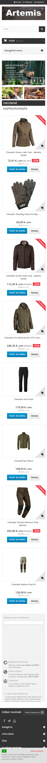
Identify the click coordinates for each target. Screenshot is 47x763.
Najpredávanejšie (15, 108)
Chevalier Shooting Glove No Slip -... (23, 214)
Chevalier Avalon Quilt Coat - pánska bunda (23, 277)
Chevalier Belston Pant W (24, 584)
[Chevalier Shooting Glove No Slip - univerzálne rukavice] (23, 194)
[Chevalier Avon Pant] (23, 379)
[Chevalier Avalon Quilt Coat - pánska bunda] (23, 256)
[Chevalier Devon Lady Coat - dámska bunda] (23, 132)
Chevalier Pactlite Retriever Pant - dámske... (24, 523)
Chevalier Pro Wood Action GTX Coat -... (23, 338)
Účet (4, 740)
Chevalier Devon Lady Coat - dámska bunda (23, 153)
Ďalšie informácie (37, 751)
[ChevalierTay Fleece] (23, 441)
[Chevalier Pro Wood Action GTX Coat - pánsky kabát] (23, 317)
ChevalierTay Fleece (23, 461)
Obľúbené (10, 103)
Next (40, 81)
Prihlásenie (28, 2)
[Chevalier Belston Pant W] (23, 564)
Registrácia (40, 2)
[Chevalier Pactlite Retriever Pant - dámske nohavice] (23, 502)
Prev (34, 81)
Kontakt (18, 2)
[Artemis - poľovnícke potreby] (23, 13)
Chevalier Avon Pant (23, 399)
